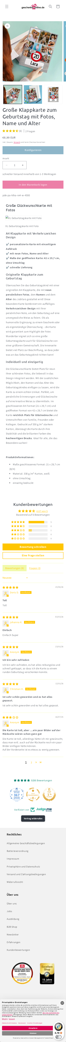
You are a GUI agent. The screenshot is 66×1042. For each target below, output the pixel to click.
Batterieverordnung (17, 850)
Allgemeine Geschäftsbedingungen (26, 843)
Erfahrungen (13, 942)
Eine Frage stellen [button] (33, 555)
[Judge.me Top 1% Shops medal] (49, 794)
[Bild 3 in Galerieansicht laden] (53, 94)
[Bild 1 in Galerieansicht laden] (12, 94)
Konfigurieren (33, 150)
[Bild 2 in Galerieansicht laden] (33, 94)
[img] (10, 587)
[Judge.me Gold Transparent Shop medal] (33, 794)
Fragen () (35, 568)
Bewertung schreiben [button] (33, 547)
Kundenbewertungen (18, 949)
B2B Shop (12, 926)
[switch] (59, 1037)
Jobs (9, 911)
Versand (17, 142)
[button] (6, 6)
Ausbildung (13, 918)
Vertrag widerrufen (33, 818)
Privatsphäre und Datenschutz (23, 866)
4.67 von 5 (42, 511)
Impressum (13, 858)
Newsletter (13, 934)
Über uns (12, 903)
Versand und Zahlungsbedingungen (26, 874)
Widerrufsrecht (15, 881)
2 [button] (31, 762)
